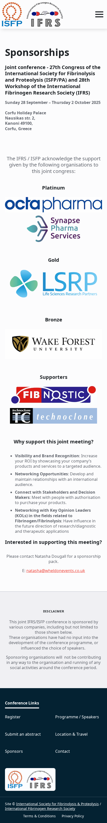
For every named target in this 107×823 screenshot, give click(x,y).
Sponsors (14, 751)
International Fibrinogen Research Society (40, 808)
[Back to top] (94, 810)
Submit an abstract (23, 734)
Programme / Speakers (77, 717)
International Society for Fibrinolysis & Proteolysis (57, 803)
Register (13, 717)
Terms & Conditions (39, 816)
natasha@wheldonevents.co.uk (55, 570)
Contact (62, 751)
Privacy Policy (73, 816)
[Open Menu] (99, 14)
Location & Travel (71, 734)
